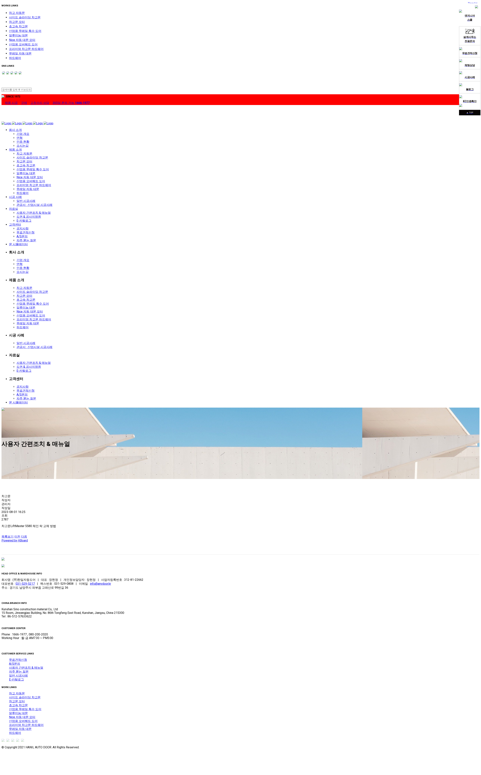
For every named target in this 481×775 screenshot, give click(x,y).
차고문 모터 (17, 22)
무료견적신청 (18, 660)
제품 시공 (11, 103)
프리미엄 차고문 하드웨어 (26, 49)
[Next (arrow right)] (472, 391)
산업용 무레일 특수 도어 (25, 31)
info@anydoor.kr (100, 583)
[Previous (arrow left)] (8, 391)
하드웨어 (15, 58)
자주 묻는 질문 (19, 671)
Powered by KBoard (15, 540)
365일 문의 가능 (71, 103)
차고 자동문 (17, 13)
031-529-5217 (25, 583)
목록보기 (8, 536)
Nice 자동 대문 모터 (22, 40)
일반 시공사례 (18, 675)
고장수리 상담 (39, 103)
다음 (24, 536)
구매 (24, 103)
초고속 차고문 (18, 26)
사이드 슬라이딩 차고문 (25, 17)
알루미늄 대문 (18, 35)
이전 (17, 536)
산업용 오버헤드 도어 (23, 44)
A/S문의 (14, 663)
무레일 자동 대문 (20, 53)
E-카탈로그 (16, 679)
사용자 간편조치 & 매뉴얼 (26, 667)
